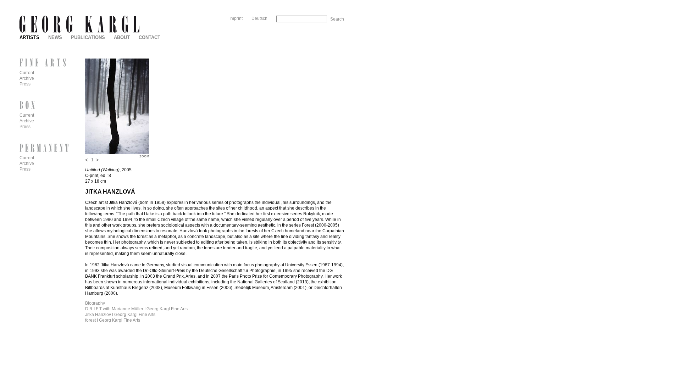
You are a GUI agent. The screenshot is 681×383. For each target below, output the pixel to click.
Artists (29, 37)
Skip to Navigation (329, 3)
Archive (27, 78)
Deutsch (259, 18)
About (122, 37)
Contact (149, 37)
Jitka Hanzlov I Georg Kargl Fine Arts (120, 314)
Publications (88, 37)
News (55, 37)
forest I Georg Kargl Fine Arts (112, 320)
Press (25, 84)
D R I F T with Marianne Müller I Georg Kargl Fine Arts (136, 308)
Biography (95, 303)
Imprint (236, 18)
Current (27, 72)
